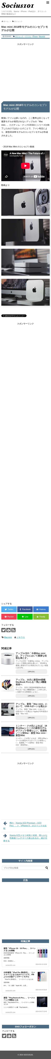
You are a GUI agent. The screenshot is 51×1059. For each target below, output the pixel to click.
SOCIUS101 (28, 1055)
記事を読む (31, 671)
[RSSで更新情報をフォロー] (13, 630)
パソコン (28, 36)
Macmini (42, 36)
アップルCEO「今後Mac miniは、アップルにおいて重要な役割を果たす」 (31, 655)
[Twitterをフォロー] (3, 630)
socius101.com (10, 965)
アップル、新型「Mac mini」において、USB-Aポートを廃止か (31, 705)
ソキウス (20, 637)
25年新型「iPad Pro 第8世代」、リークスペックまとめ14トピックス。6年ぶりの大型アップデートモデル (19, 974)
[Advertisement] (25, 71)
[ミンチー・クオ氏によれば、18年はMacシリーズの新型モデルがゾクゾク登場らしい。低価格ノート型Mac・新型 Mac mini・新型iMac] (7, 731)
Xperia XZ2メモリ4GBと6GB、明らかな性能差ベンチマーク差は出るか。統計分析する (25, 838)
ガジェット (19, 36)
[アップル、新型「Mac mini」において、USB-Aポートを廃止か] (7, 709)
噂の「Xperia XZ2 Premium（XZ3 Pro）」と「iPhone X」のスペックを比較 (25, 825)
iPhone (35, 36)
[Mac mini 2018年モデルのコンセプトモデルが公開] (41, 609)
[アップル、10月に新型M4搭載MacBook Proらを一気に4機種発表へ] (7, 685)
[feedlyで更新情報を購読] (8, 630)
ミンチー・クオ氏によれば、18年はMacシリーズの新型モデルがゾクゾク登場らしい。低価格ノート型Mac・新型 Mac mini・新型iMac (32, 731)
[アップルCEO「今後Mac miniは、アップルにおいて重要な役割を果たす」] (7, 658)
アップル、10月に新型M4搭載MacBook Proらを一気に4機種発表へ (31, 682)
